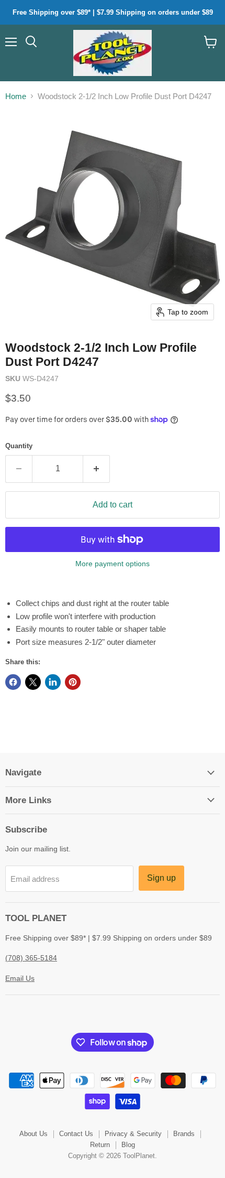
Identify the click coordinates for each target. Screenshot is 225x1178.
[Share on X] (33, 682)
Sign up (161, 877)
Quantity (18, 446)
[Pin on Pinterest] (73, 682)
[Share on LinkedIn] (53, 682)
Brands (184, 1134)
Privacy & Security (133, 1134)
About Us (33, 1134)
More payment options (112, 563)
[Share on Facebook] (13, 682)
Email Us (20, 978)
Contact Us (76, 1134)
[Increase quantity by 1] (96, 468)
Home (15, 96)
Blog (128, 1145)
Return (100, 1145)
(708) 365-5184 (31, 958)
